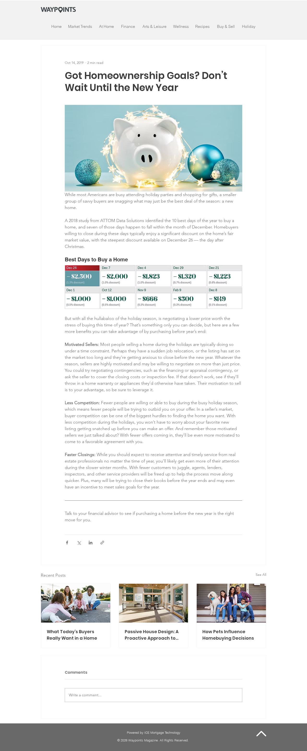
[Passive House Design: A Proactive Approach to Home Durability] (153, 603)
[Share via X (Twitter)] (79, 542)
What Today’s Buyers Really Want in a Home (72, 635)
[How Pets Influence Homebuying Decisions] (231, 603)
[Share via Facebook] (67, 542)
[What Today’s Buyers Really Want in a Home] (75, 603)
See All (261, 574)
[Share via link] (102, 542)
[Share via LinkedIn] (90, 542)
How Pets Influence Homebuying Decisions (228, 635)
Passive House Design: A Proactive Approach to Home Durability (152, 635)
